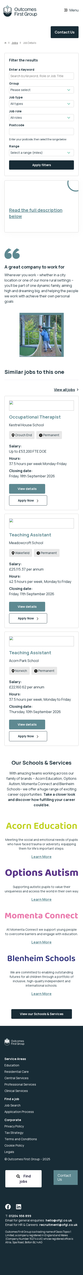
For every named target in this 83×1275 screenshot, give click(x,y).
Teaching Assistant (30, 535)
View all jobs (64, 389)
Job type (16, 97)
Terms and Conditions (20, 1139)
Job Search (12, 1105)
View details (27, 489)
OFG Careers (20, 11)
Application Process (19, 1112)
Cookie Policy (14, 1145)
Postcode (16, 125)
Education (11, 1065)
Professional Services (20, 1084)
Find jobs (25, 1179)
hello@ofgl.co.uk (59, 1220)
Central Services (16, 1078)
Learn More (41, 856)
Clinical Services (16, 1091)
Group (14, 83)
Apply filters (41, 165)
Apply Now (26, 500)
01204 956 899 (20, 1216)
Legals (9, 1152)
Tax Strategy (13, 1132)
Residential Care (16, 1071)
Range (14, 146)
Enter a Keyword (21, 69)
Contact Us (65, 32)
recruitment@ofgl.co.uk (58, 1225)
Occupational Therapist (35, 417)
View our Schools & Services (41, 1014)
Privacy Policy (14, 1126)
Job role (15, 111)
